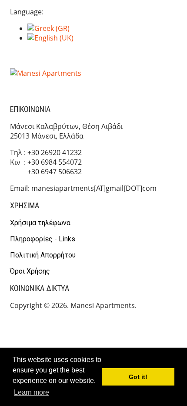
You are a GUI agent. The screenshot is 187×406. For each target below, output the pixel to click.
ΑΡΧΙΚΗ (41, 57)
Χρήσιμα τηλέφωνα (40, 223)
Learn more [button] (31, 392)
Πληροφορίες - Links (42, 239)
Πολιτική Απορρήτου (43, 255)
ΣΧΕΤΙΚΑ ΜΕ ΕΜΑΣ (95, 85)
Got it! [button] (138, 376)
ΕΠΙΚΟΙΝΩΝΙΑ (155, 85)
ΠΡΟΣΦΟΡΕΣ (35, 85)
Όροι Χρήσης (30, 271)
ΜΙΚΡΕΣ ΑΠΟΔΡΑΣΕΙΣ (139, 57)
